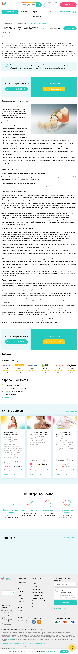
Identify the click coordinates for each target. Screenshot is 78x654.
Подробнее (5, 397)
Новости (20, 598)
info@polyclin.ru (8, 610)
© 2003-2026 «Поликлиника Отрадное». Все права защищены (21, 629)
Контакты (37, 16)
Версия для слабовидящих (62, 609)
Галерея (20, 596)
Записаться (68, 5)
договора (10, 639)
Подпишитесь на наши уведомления (62, 579)
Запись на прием (37, 592)
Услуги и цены (11, 12)
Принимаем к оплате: (62, 618)
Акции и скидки (37, 589)
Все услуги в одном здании (11, 511)
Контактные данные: (6, 606)
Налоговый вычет (37, 598)
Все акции (70, 411)
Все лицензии (69, 538)
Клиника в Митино (51, 7)
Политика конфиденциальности (36, 643)
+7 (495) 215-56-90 (51, 3)
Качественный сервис (67, 511)
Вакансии (21, 607)
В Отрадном (7, 32)
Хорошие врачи (48, 510)
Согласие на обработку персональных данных (14, 643)
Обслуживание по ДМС (39, 601)
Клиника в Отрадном (51, 5)
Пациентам (36, 578)
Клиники (15, 37)
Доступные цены (29, 510)
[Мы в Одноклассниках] (39, 622)
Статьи (34, 607)
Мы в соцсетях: (38, 618)
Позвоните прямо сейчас (16, 83)
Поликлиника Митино (22, 587)
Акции (51, 12)
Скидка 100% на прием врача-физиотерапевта (38, 433)
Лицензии (21, 601)
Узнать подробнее (49, 651)
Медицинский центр (7, 23)
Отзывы (20, 604)
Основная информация (22, 592)
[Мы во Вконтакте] (34, 622)
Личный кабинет (65, 12)
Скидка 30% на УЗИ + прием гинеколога (63, 433)
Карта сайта (36, 610)
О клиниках (24, 12)
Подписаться (65, 602)
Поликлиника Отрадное (11, 385)
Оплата (34, 604)
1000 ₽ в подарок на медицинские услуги (12, 433)
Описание (5, 37)
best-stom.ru (12, 648)
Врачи (35, 12)
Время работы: (23, 617)
